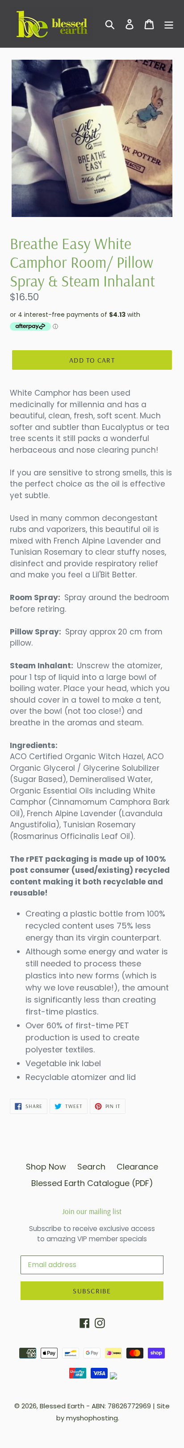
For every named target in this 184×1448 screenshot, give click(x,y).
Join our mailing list (92, 1211)
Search (91, 1166)
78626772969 (129, 1406)
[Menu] (169, 23)
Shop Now (46, 1166)
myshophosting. (92, 1418)
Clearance (137, 1166)
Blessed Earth (62, 1406)
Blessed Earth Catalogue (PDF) (92, 1183)
